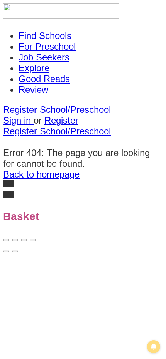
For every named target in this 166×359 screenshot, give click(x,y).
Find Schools (45, 35)
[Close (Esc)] (6, 240)
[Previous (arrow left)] (6, 251)
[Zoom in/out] (33, 240)
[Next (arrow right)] (15, 251)
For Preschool (47, 46)
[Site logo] (61, 15)
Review (33, 89)
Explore (34, 68)
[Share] (15, 240)
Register (61, 120)
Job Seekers (44, 57)
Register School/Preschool (57, 109)
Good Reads (44, 79)
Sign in (18, 120)
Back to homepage (41, 174)
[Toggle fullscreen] (24, 240)
